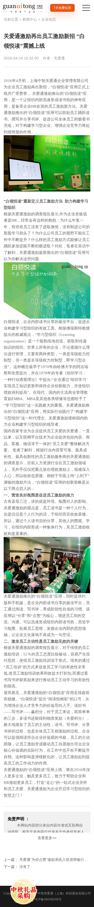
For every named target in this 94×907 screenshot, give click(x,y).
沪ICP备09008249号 (47, 899)
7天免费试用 (62, 8)
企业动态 (48, 19)
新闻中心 (29, 19)
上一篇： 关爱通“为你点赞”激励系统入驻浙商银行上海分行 (47, 859)
